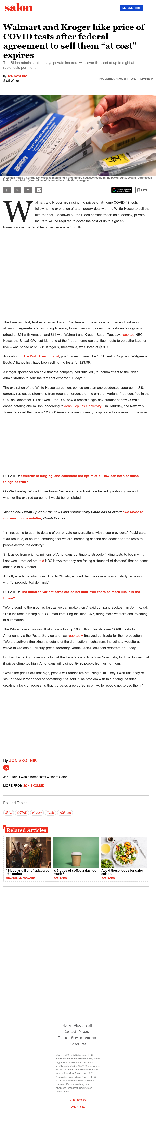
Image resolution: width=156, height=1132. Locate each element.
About (78, 1025)
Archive (90, 1038)
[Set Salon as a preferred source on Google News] (121, 190)
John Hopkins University (82, 406)
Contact (70, 1032)
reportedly (75, 636)
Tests (50, 812)
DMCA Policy (78, 1107)
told (41, 561)
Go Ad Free (78, 1044)
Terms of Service (70, 1038)
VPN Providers (78, 1100)
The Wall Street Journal (41, 356)
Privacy (84, 1032)
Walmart (65, 812)
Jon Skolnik (17, 76)
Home (66, 1025)
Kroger (37, 812)
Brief (8, 812)
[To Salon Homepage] (18, 7)
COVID (22, 812)
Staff (88, 1025)
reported (128, 335)
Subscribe (131, 8)
